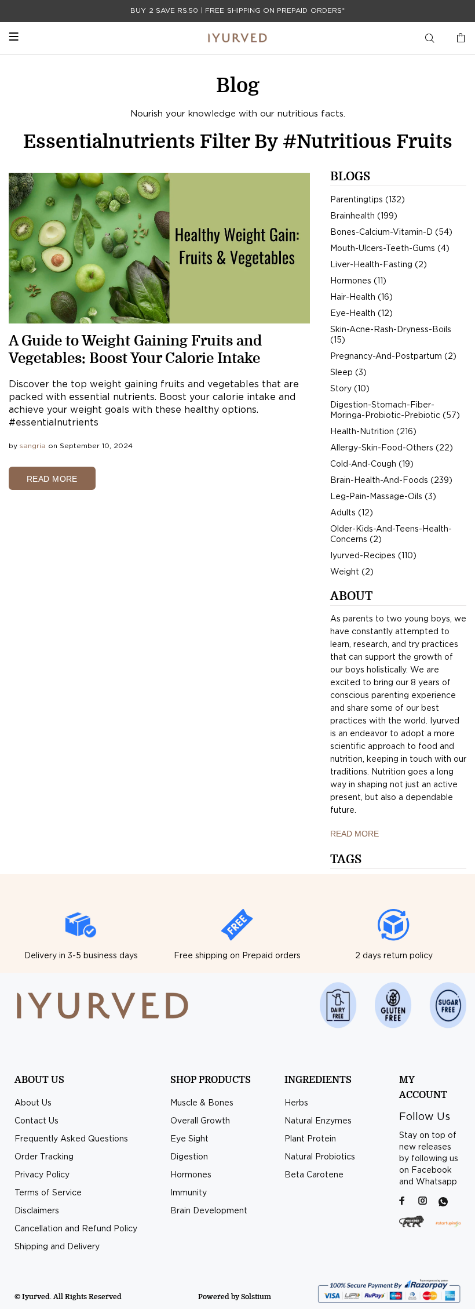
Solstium (256, 1297)
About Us (33, 1103)
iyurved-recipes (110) (373, 555)
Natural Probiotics (319, 1157)
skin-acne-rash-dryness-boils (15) (390, 335)
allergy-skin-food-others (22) (391, 448)
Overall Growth (200, 1121)
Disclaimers (36, 1211)
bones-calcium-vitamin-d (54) (391, 232)
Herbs (296, 1103)
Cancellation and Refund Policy (75, 1229)
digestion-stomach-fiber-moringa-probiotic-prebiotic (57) (395, 410)
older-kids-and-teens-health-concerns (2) (391, 534)
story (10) (350, 389)
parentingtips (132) (367, 200)
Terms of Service (48, 1193)
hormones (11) (358, 281)
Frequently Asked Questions (71, 1139)
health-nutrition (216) (373, 431)
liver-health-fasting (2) (378, 264)
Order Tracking (44, 1157)
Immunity (188, 1193)
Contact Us (36, 1121)
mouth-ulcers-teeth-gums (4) (390, 248)
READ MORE (52, 478)
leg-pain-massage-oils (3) (383, 496)
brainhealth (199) (363, 216)
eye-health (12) (361, 313)
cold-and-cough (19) (372, 464)
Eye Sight (189, 1139)
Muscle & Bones (201, 1103)
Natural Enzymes (318, 1121)
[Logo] (237, 37)
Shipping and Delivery (57, 1246)
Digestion (189, 1157)
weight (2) (352, 572)
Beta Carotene (314, 1175)
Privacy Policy (42, 1175)
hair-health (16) (361, 297)
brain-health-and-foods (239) (391, 480)
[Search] (430, 38)
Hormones (190, 1175)
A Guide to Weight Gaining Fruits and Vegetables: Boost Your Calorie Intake (135, 349)
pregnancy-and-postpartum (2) (393, 356)
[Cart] (458, 38)
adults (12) (351, 513)
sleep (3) (348, 372)
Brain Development (208, 1211)
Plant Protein (310, 1139)
